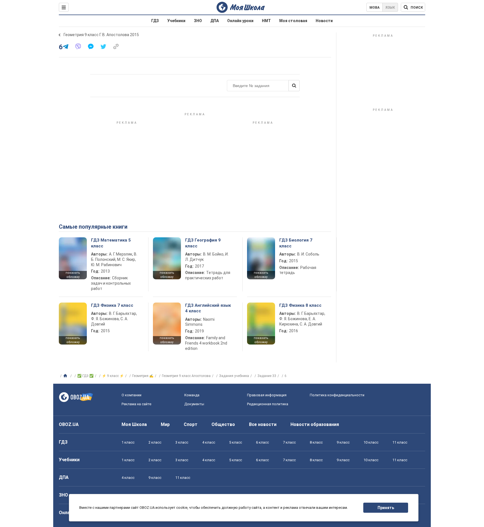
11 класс (399, 442)
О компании (131, 395)
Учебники (176, 20)
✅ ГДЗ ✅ (85, 376)
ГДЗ (155, 20)
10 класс (371, 442)
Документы (194, 404)
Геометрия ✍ (142, 376)
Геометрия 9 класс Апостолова (186, 376)
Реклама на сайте (136, 404)
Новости (324, 20)
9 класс (343, 442)
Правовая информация (267, 395)
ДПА (214, 20)
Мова (374, 8)
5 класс (235, 442)
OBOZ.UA (69, 424)
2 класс (154, 442)
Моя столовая (293, 20)
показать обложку (73, 275)
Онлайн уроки (240, 20)
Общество (223, 424)
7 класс (289, 442)
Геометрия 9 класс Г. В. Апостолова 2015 (101, 34)
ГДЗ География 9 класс (203, 243)
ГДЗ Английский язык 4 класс (208, 308)
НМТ (266, 20)
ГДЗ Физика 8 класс (300, 305)
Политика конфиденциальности (337, 395)
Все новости (262, 424)
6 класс (262, 442)
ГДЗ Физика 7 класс (112, 305)
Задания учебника (234, 376)
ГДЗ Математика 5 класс (111, 243)
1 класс (128, 442)
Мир (165, 424)
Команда (191, 395)
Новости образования (314, 424)
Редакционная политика (267, 404)
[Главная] (66, 376)
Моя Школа (134, 424)
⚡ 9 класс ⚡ (113, 376)
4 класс (208, 442)
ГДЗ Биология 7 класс (295, 243)
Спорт (190, 424)
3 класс (181, 442)
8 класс (316, 442)
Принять (386, 507)
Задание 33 (266, 376)
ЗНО (198, 20)
